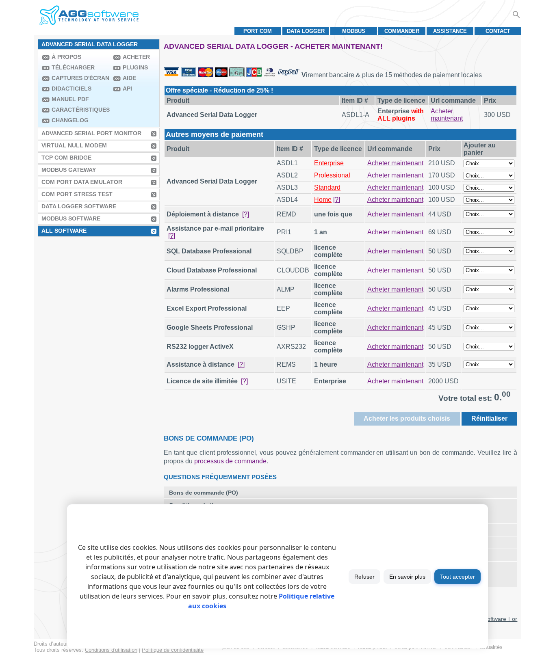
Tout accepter (457, 576)
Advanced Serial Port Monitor (91, 133)
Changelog (70, 120)
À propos (66, 57)
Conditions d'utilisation (111, 650)
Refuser (364, 576)
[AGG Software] (89, 15)
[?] (336, 199)
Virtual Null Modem (74, 145)
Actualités (491, 647)
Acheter (136, 57)
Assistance (450, 31)
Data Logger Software (78, 206)
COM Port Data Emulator (81, 182)
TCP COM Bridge (66, 157)
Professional (332, 175)
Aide (129, 78)
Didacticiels (71, 88)
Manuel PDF (70, 99)
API (127, 88)
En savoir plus (407, 576)
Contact (498, 31)
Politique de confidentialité (173, 650)
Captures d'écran (80, 78)
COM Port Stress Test (77, 194)
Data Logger (306, 31)
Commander (401, 31)
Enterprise (329, 163)
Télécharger (73, 67)
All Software (64, 230)
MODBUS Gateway (68, 169)
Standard (327, 187)
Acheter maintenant (447, 115)
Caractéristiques (80, 109)
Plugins (135, 67)
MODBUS (353, 31)
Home (323, 199)
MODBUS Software (70, 218)
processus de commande (230, 461)
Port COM (257, 31)
